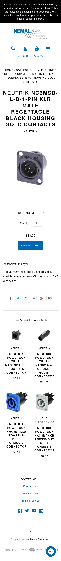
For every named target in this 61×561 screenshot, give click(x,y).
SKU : (20, 213)
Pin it (26, 298)
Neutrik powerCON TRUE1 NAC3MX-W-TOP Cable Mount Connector (44, 365)
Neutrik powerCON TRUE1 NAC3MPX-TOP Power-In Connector (16, 363)
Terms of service (30, 500)
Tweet (18, 298)
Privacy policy (30, 486)
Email (49, 298)
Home (9, 70)
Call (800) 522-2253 (31, 56)
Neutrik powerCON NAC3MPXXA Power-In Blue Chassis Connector (16, 435)
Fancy (34, 298)
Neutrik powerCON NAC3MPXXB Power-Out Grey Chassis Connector (44, 439)
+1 (41, 298)
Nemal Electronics (40, 539)
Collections (25, 70)
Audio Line (46, 70)
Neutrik (30, 131)
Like (10, 298)
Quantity (24, 223)
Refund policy (30, 493)
